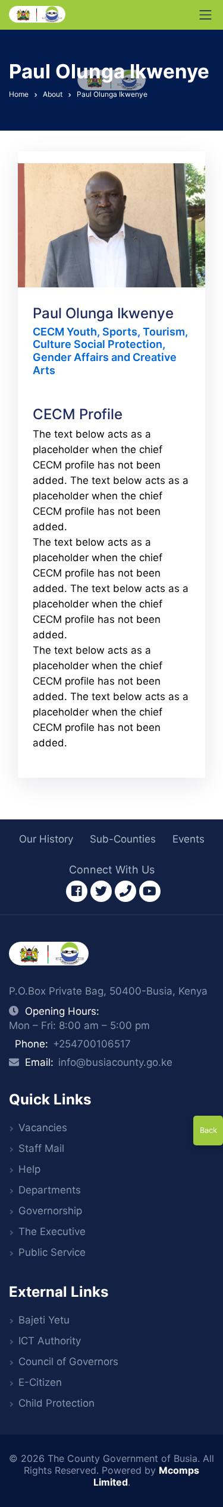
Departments (49, 1190)
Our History (46, 839)
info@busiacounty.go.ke (115, 1062)
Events (188, 839)
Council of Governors (68, 1361)
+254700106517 (92, 1044)
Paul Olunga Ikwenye (112, 94)
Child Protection (56, 1403)
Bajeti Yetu (44, 1320)
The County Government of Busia (122, 1458)
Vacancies (42, 1128)
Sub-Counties (123, 839)
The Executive (52, 1231)
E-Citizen (40, 1382)
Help (29, 1169)
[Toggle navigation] (206, 15)
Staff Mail (41, 1148)
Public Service (52, 1252)
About (52, 94)
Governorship (50, 1211)
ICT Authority (49, 1341)
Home (19, 94)
